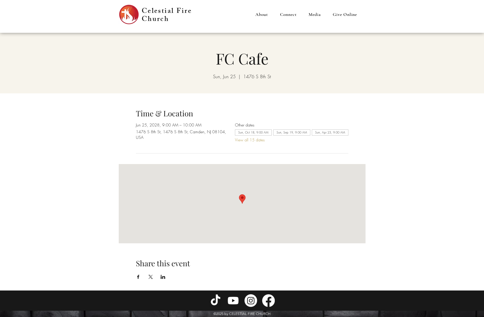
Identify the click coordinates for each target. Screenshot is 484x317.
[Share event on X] (150, 277)
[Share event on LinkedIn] (163, 277)
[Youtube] (233, 300)
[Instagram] (251, 300)
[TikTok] (215, 300)
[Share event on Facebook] (138, 277)
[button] (261, 14)
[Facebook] (268, 300)
